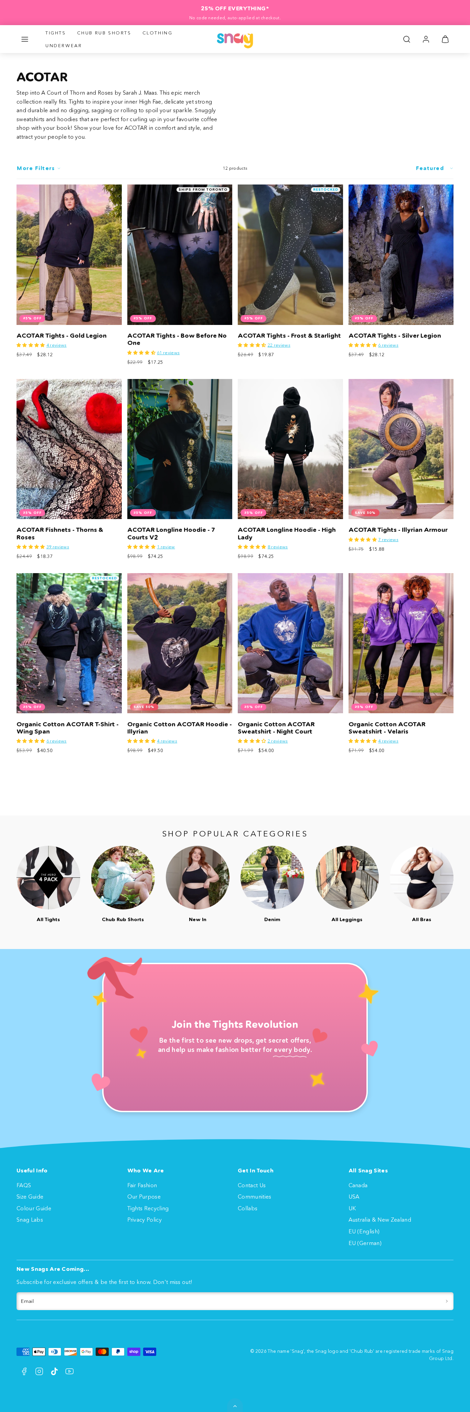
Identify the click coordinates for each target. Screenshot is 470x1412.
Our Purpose (144, 1196)
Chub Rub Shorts (104, 32)
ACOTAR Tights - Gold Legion (62, 335)
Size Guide (30, 1196)
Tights (55, 32)
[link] (426, 39)
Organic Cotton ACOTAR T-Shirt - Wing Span (68, 727)
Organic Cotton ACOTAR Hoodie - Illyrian (179, 727)
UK (352, 1208)
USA (354, 1196)
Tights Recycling (148, 1208)
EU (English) (364, 1231)
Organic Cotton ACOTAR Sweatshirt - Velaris (387, 727)
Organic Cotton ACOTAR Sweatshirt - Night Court (276, 727)
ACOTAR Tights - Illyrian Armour (398, 530)
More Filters (36, 168)
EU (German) (365, 1243)
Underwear (63, 45)
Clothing (157, 32)
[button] (25, 39)
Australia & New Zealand (380, 1219)
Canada (358, 1185)
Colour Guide (34, 1208)
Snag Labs (30, 1219)
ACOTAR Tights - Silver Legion (395, 335)
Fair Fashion (142, 1185)
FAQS (24, 1185)
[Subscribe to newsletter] (446, 1301)
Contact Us (252, 1185)
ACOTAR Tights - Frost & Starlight (289, 335)
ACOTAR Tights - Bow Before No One (177, 339)
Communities (254, 1196)
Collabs (247, 1208)
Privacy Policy (144, 1219)
